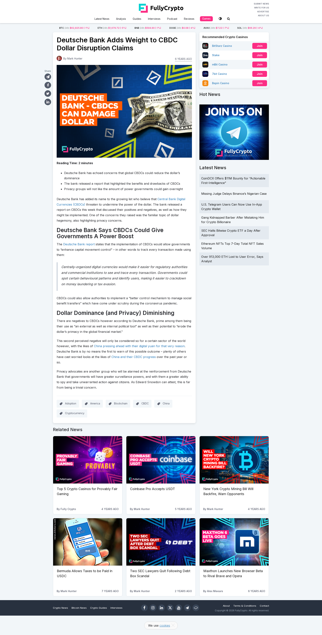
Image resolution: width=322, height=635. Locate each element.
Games (206, 18)
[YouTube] (178, 607)
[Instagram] (153, 607)
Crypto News (60, 607)
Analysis (121, 18)
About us (263, 15)
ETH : (112, 27)
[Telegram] (187, 607)
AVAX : (216, 27)
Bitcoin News (79, 607)
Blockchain (120, 403)
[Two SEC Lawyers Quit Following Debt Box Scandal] (160, 542)
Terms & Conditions (244, 605)
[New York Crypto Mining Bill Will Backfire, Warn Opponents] (234, 460)
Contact (264, 605)
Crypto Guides (98, 607)
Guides (137, 18)
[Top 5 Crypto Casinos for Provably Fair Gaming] (87, 460)
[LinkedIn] (161, 607)
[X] (170, 607)
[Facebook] (144, 607)
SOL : (250, 27)
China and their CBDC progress (133, 357)
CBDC (145, 403)
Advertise (263, 11)
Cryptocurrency (74, 413)
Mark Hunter (74, 58)
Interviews (154, 18)
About (226, 605)
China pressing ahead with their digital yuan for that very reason (139, 346)
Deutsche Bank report (79, 244)
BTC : (74, 27)
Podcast (172, 18)
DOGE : (182, 27)
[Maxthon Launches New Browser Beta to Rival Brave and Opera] (234, 542)
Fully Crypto (68, 509)
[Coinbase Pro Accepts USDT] (160, 460)
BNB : (148, 27)
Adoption (70, 403)
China (166, 403)
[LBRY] (195, 607)
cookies (165, 625)
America (95, 403)
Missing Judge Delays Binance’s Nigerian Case (234, 193)
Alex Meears (215, 591)
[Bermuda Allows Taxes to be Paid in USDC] (87, 542)
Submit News (261, 3)
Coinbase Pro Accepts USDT (152, 489)
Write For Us (261, 7)
